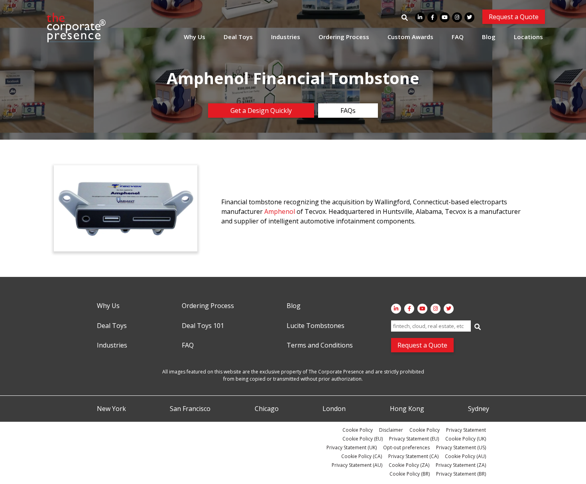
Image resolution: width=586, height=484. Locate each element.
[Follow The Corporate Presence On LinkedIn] (420, 17)
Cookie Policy (357, 430)
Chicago (267, 409)
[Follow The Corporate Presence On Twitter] (469, 17)
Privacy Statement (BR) (461, 473)
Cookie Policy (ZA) (409, 465)
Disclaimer (391, 430)
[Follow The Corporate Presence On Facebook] (432, 17)
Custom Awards (410, 37)
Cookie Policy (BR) (409, 473)
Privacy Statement (466, 430)
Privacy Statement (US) (461, 447)
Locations (528, 37)
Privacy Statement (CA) (413, 456)
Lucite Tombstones (315, 326)
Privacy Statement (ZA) (461, 465)
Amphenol (280, 211)
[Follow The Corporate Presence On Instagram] (457, 17)
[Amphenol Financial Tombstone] (125, 208)
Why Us (194, 37)
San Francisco (190, 409)
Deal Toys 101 (203, 326)
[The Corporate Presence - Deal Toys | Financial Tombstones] (76, 27)
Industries (285, 37)
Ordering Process (344, 37)
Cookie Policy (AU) (465, 456)
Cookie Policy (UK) (465, 438)
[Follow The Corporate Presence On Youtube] (445, 17)
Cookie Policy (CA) (361, 456)
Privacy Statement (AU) (357, 465)
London (334, 409)
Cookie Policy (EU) (362, 438)
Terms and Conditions (320, 345)
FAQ (458, 37)
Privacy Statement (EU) (414, 438)
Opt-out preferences (406, 447)
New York (111, 409)
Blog (489, 37)
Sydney (478, 409)
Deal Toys (238, 37)
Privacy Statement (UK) (351, 447)
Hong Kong (407, 409)
